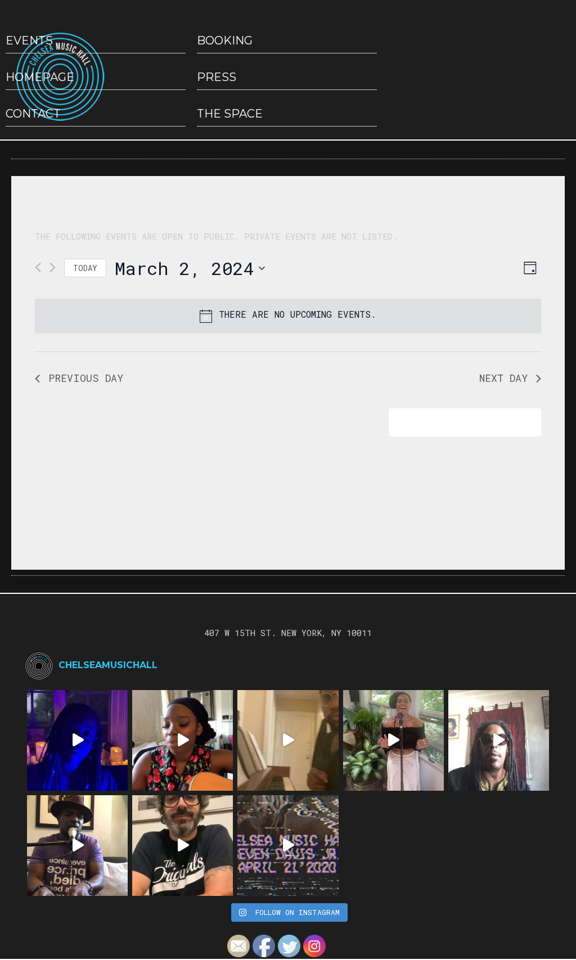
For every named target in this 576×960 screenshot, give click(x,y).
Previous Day (85, 378)
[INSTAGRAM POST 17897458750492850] (498, 740)
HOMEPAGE (40, 77)
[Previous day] (38, 267)
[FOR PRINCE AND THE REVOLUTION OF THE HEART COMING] (182, 740)
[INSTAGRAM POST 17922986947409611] (77, 740)
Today (85, 268)
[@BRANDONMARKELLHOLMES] (287, 740)
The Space (230, 113)
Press (216, 77)
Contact (33, 113)
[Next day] (53, 267)
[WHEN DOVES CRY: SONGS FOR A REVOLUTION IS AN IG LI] (182, 845)
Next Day (503, 378)
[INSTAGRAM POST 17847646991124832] (77, 845)
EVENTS (29, 40)
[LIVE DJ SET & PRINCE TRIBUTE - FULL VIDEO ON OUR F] (287, 845)
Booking (225, 40)
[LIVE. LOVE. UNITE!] (393, 740)
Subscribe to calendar (457, 422)
